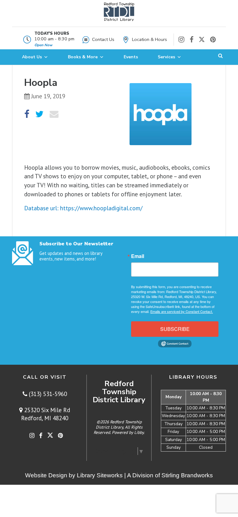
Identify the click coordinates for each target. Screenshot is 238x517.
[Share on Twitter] (39, 114)
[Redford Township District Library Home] (119, 15)
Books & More (83, 57)
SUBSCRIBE (175, 328)
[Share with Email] (54, 114)
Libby (138, 432)
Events (131, 57)
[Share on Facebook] (26, 114)
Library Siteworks (100, 475)
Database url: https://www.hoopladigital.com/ (83, 208)
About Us (32, 57)
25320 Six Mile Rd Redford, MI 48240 (45, 414)
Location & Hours (149, 39)
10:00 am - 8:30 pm (54, 39)
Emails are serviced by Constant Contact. (181, 311)
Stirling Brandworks (187, 475)
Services (166, 57)
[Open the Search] (220, 57)
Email (137, 256)
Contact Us (103, 39)
